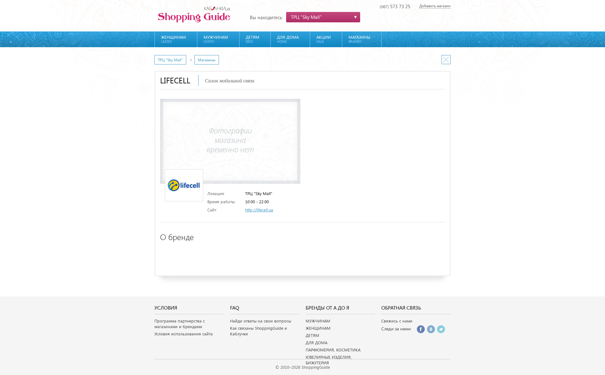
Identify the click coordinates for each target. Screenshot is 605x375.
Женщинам (173, 39)
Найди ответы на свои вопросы (260, 321)
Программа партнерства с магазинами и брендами (179, 323)
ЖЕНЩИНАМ (318, 328)
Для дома (288, 39)
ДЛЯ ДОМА (316, 342)
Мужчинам (216, 39)
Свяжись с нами (396, 321)
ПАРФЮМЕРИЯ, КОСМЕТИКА (333, 350)
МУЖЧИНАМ (318, 321)
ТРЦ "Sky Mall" (170, 59)
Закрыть (446, 59)
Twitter (441, 329)
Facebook (421, 329)
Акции (323, 39)
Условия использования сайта (183, 334)
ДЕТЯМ (312, 335)
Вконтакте (431, 329)
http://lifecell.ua (259, 210)
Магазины (359, 39)
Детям (252, 39)
